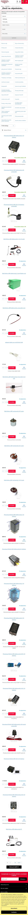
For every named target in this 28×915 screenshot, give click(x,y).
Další (19, 862)
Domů (2, 6)
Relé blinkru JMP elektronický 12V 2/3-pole (14, 239)
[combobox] (14, 16)
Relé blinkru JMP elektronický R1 (14, 829)
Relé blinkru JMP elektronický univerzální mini (14, 308)
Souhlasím (7, 903)
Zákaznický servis (5, 884)
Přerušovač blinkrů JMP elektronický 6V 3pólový (14, 549)
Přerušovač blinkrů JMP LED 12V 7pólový (14, 758)
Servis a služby (4, 892)
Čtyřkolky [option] (5, 19)
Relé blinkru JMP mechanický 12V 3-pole (14, 480)
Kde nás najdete (4, 888)
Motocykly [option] (5, 22)
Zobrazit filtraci (7, 130)
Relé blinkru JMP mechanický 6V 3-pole (14, 445)
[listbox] (14, 20)
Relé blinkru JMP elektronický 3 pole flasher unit (14, 273)
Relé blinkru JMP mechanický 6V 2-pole (14, 411)
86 (15, 862)
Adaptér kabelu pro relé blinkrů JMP (14, 342)
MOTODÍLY (7, 6)
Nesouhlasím (14, 908)
